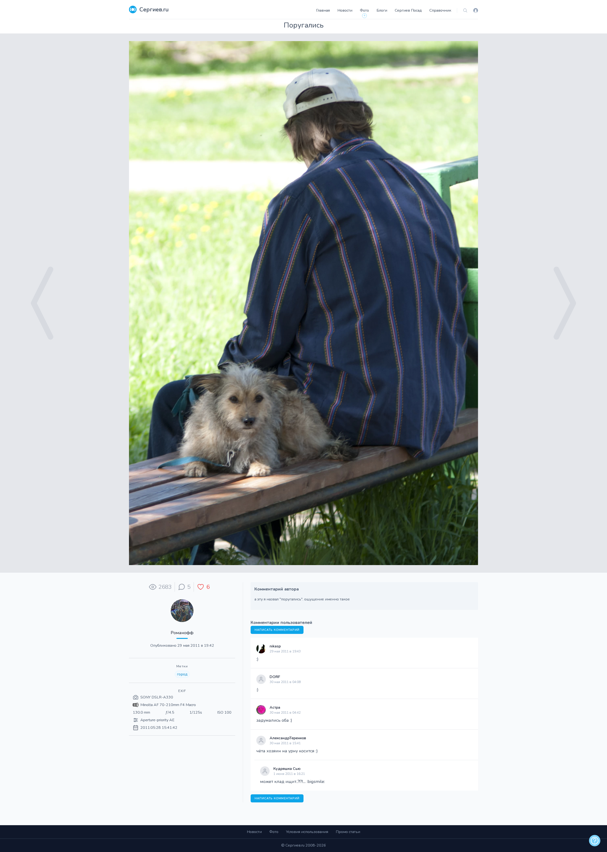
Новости (344, 10)
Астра (275, 707)
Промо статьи (348, 831)
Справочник (440, 10)
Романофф (182, 633)
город (182, 674)
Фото (364, 10)
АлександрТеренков (288, 738)
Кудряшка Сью (286, 768)
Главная (323, 10)
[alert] (594, 840)
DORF (275, 676)
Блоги (382, 10)
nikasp (275, 646)
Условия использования (307, 831)
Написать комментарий (277, 630)
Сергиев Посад (408, 10)
